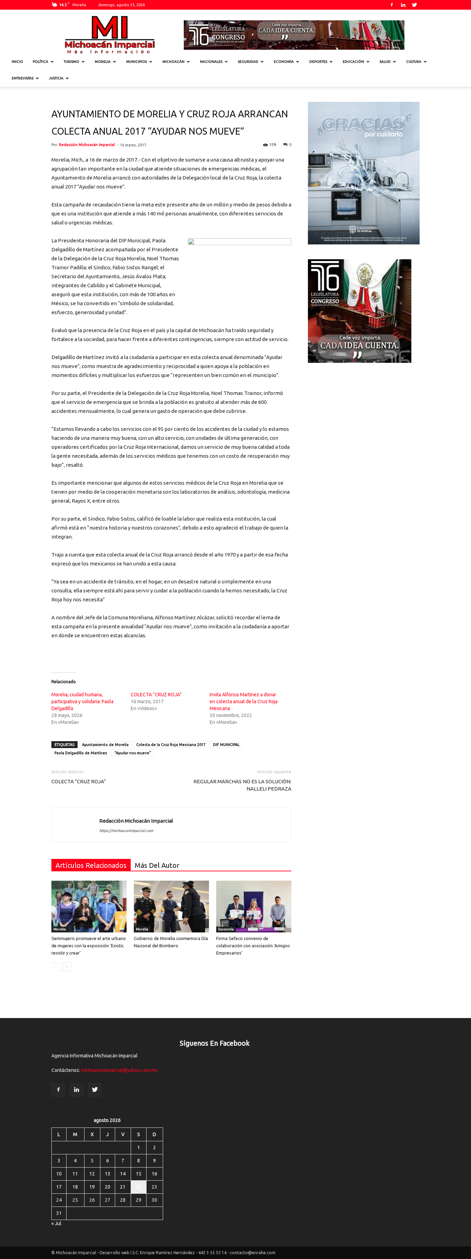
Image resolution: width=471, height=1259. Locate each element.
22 (138, 1187)
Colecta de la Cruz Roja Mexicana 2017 (171, 745)
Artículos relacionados (91, 865)
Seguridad (248, 62)
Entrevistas (22, 78)
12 (92, 1173)
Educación (353, 62)
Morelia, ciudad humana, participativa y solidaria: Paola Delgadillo (82, 701)
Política (40, 62)
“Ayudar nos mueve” (132, 753)
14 (123, 1173)
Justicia (56, 78)
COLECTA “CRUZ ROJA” (156, 694)
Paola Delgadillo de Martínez (80, 753)
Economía (284, 62)
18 (75, 1187)
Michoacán (173, 62)
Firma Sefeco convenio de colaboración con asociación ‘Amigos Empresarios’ (253, 945)
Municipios (136, 62)
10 (59, 1173)
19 (92, 1187)
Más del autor (157, 865)
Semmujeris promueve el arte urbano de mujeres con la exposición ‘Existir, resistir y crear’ (88, 945)
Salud (385, 62)
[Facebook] (392, 5)
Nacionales (211, 62)
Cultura (413, 62)
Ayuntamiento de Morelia (105, 745)
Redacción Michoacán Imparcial (87, 145)
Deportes (318, 62)
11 (75, 1173)
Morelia (103, 62)
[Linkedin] (403, 5)
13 (107, 1173)
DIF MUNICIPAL (226, 745)
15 (138, 1173)
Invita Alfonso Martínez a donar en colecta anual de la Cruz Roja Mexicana (244, 701)
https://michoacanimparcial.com (126, 831)
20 (107, 1187)
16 (154, 1173)
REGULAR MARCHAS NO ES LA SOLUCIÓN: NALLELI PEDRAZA (242, 785)
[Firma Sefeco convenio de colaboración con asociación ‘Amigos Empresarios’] (253, 906)
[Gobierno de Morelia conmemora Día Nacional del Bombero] (171, 906)
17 (59, 1187)
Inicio (17, 62)
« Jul (56, 1223)
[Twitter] (414, 5)
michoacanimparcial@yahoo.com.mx (119, 1070)
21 (123, 1187)
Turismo (71, 62)
